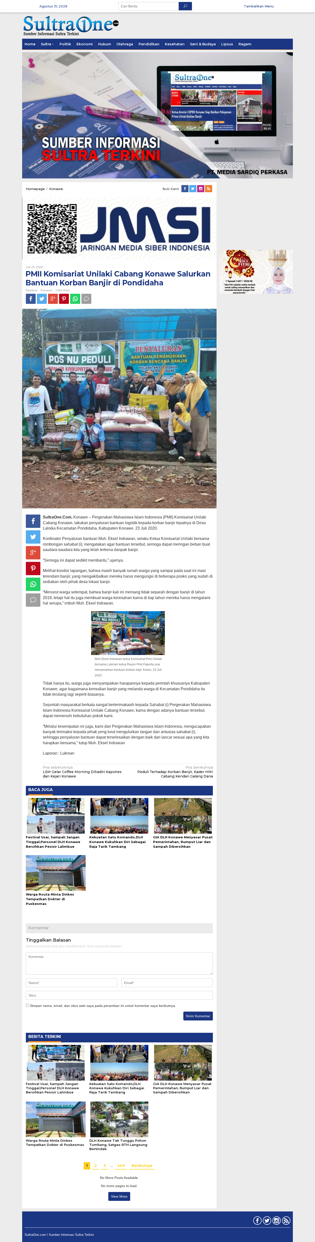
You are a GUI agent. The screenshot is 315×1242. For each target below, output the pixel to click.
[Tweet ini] (42, 299)
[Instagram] (201, 189)
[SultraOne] (71, 25)
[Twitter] (193, 189)
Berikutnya (142, 1165)
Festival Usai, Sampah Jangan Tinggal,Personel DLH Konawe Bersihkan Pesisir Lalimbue (53, 841)
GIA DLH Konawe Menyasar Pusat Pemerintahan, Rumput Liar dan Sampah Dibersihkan (183, 841)
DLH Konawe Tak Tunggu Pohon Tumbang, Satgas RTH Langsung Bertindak (118, 1144)
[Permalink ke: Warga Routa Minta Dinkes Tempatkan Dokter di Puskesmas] (56, 873)
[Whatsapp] (75, 299)
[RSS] (209, 189)
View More (119, 1196)
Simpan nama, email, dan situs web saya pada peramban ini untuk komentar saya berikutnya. (103, 1006)
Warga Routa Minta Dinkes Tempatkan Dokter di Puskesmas (50, 899)
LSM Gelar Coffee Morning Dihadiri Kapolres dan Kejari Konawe (82, 771)
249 (121, 1165)
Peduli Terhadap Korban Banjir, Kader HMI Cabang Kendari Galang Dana (175, 771)
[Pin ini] (64, 299)
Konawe (46, 290)
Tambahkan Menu (259, 6)
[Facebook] (185, 189)
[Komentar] (86, 299)
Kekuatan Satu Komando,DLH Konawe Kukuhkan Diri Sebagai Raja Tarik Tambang (117, 841)
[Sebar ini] (31, 299)
